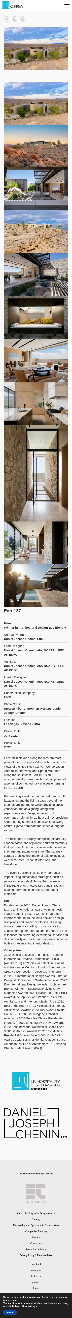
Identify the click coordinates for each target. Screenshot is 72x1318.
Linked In (36, 1276)
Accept (10, 1312)
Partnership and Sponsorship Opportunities (36, 1225)
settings (32, 1306)
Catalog (36, 1219)
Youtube (36, 1282)
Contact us (36, 1243)
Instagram (36, 1270)
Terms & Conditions (36, 1249)
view (7, 747)
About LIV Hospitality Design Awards (36, 1213)
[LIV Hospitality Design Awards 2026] (13, 5)
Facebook (36, 1264)
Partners (36, 1237)
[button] (6, 19)
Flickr (36, 1288)
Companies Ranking (36, 1231)
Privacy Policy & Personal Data (36, 1255)
